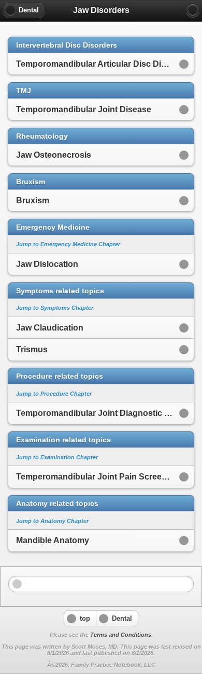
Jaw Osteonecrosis (53, 155)
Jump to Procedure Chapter (54, 394)
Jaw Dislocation (47, 264)
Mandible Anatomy (52, 540)
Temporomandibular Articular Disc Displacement (105, 63)
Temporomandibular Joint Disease (83, 109)
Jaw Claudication (49, 327)
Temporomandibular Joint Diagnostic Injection (105, 413)
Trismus (32, 349)
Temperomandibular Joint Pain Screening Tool (105, 476)
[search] (192, 10)
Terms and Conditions (120, 635)
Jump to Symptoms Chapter (54, 308)
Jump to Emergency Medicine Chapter (68, 244)
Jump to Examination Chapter (57, 457)
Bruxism (32, 200)
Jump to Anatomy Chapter (52, 521)
